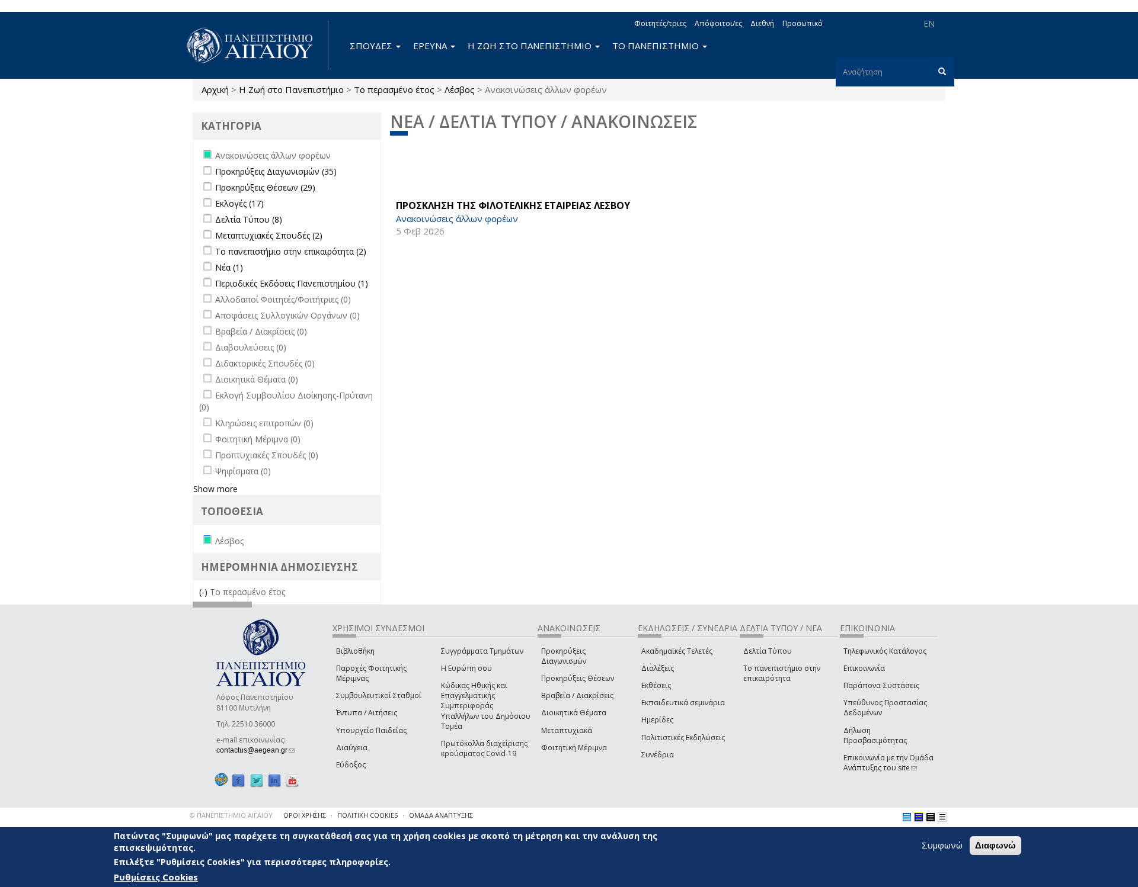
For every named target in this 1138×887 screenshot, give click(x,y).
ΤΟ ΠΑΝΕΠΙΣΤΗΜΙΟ (656, 46)
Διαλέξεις (657, 668)
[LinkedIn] (274, 780)
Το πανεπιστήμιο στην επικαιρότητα (781, 673)
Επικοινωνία (864, 668)
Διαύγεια (351, 748)
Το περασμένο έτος (394, 89)
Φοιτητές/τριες (660, 23)
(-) (204, 591)
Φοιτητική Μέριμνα (574, 748)
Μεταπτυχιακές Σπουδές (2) (268, 235)
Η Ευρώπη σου (466, 668)
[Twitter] (256, 780)
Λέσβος (460, 89)
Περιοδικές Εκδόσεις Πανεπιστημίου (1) (291, 283)
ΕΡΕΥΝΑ (431, 46)
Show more (215, 488)
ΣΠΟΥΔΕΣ (372, 46)
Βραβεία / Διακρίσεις (577, 695)
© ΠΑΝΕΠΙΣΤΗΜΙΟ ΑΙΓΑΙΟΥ (231, 815)
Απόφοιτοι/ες (718, 23)
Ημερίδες (657, 720)
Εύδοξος (351, 765)
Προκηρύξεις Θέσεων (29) (265, 187)
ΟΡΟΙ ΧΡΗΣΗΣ (304, 815)
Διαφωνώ (995, 845)
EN (929, 23)
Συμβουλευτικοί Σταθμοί (378, 695)
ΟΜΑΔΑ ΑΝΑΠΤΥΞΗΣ (441, 815)
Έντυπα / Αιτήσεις (366, 713)
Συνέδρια (657, 755)
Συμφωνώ (942, 845)
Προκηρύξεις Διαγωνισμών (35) (276, 171)
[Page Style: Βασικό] (907, 817)
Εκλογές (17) (239, 203)
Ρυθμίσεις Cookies (156, 877)
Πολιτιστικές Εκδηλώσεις (683, 737)
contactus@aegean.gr (255, 750)
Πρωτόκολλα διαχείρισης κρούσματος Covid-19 (484, 748)
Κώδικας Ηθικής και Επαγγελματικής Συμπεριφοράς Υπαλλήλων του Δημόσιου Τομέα (485, 705)
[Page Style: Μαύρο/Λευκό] (942, 817)
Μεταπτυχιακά (566, 730)
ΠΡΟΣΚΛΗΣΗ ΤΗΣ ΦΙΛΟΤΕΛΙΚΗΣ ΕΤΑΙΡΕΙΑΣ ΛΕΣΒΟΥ (513, 205)
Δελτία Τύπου (767, 651)
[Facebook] (238, 780)
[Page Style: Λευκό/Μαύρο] (930, 817)
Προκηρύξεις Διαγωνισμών (563, 656)
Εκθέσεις (656, 685)
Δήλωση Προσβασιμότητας (875, 735)
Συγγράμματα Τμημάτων (482, 651)
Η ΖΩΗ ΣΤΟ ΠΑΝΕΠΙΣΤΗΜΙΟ (531, 46)
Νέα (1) (229, 267)
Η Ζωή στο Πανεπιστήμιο (291, 89)
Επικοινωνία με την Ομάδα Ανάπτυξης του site (888, 763)
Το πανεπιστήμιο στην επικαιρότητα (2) (290, 251)
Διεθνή (762, 23)
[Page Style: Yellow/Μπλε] (918, 817)
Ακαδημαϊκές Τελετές (676, 651)
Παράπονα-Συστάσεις (881, 685)
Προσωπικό (802, 23)
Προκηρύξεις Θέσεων (577, 678)
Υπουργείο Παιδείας (371, 730)
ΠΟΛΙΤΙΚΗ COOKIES (367, 815)
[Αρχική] (256, 45)
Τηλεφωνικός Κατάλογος (884, 651)
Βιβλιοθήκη (355, 651)
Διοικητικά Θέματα (573, 713)
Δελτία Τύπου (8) (248, 219)
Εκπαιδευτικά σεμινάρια (683, 703)
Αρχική (215, 89)
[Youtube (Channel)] (292, 780)
